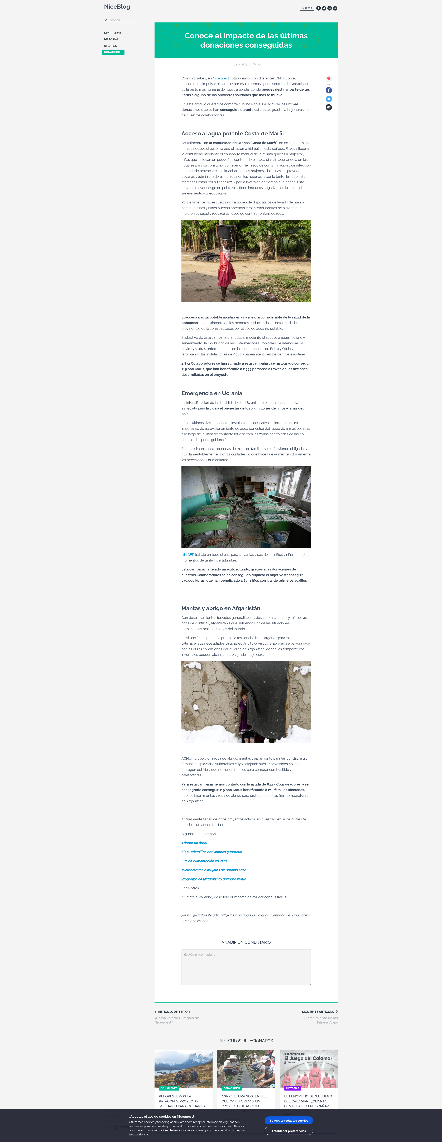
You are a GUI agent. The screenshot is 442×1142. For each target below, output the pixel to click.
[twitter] (324, 8)
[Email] (329, 107)
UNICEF (187, 555)
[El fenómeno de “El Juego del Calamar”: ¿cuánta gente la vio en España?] (309, 1069)
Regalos (110, 45)
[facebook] (318, 8)
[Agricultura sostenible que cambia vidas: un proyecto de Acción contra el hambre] (246, 1069)
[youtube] (335, 8)
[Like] (329, 78)
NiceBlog (117, 7)
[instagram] (329, 8)
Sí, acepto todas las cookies (289, 1120)
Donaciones (113, 52)
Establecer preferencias (289, 1131)
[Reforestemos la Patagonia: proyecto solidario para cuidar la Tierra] (184, 1069)
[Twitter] (329, 99)
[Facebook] (329, 90)
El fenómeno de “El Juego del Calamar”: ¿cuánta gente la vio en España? (308, 1101)
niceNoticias (113, 33)
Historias (111, 39)
